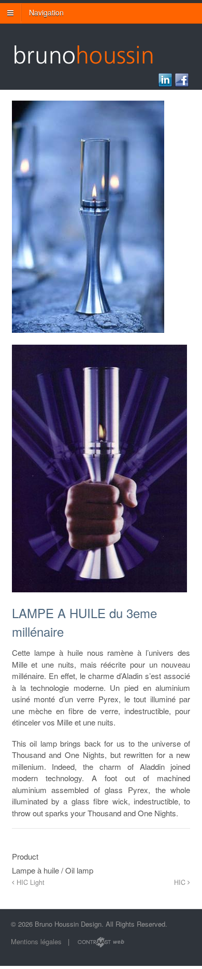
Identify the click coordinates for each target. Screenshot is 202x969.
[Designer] (83, 58)
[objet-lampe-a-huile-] (99, 598)
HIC (180, 882)
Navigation (46, 12)
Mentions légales (36, 941)
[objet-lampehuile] (88, 339)
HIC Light (30, 882)
